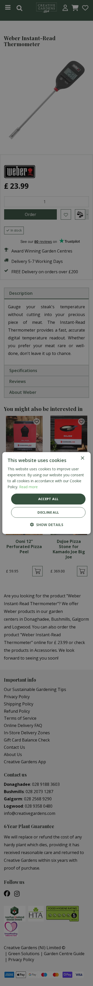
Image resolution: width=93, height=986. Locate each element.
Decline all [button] (48, 512)
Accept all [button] (48, 499)
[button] (46, 525)
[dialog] (46, 493)
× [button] (82, 458)
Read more (28, 486)
